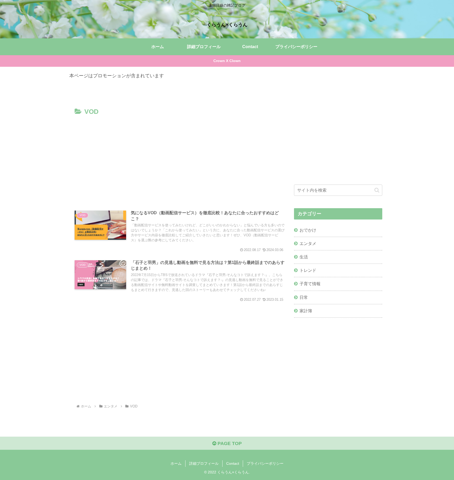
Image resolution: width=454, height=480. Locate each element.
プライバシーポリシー (265, 463)
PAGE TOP (229, 443)
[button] (376, 190)
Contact (232, 463)
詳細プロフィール (204, 463)
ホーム (176, 463)
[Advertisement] (180, 157)
